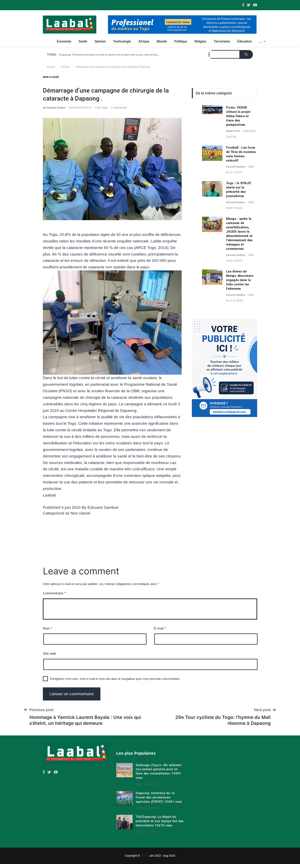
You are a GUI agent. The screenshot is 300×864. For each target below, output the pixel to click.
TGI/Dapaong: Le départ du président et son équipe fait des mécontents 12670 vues (160, 828)
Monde (162, 41)
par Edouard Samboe (54, 114)
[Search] (85, 61)
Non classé (51, 84)
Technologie (122, 41)
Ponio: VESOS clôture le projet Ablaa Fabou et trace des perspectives (238, 123)
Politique (180, 41)
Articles (65, 74)
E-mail (160, 636)
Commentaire (54, 601)
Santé (83, 41)
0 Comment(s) (119, 114)
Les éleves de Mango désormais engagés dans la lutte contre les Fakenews (239, 287)
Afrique (143, 41)
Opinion (100, 41)
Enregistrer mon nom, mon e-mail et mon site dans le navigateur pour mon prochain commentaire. (115, 686)
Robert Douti (233, 138)
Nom (47, 636)
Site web (49, 661)
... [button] (260, 41)
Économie (64, 41)
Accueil (51, 74)
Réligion (200, 41)
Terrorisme (222, 41)
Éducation (244, 41)
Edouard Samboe (103, 515)
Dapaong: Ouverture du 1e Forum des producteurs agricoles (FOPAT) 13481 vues (159, 804)
